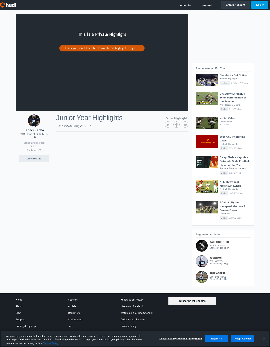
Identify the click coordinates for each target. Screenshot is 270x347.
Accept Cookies (243, 338)
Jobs (70, 326)
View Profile (34, 158)
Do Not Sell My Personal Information (180, 338)
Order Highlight (176, 118)
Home (19, 299)
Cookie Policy (51, 343)
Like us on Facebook (132, 306)
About (19, 306)
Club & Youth (75, 319)
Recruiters (74, 312)
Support (20, 319)
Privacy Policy (128, 326)
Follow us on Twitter (132, 299)
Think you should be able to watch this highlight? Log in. (101, 48)
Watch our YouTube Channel (137, 312)
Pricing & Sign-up (26, 326)
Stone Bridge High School (34, 144)
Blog (18, 312)
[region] (135, 339)
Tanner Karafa (34, 130)
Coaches (73, 299)
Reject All (216, 338)
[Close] (264, 339)
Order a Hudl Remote (133, 319)
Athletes (73, 306)
